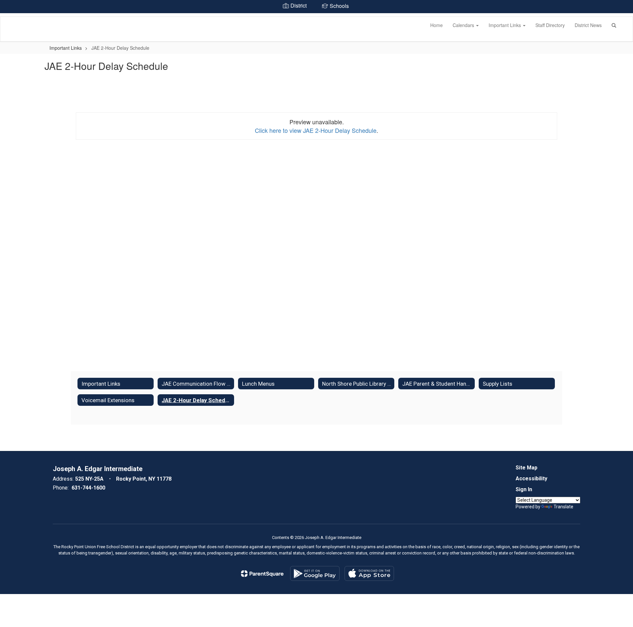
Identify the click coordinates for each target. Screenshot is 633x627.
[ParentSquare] (262, 574)
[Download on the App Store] (369, 573)
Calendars (464, 25)
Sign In (524, 489)
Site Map (526, 467)
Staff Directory (550, 25)
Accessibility (531, 478)
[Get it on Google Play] (315, 573)
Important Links (505, 25)
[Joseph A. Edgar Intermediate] (10, 17)
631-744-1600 (88, 488)
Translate (563, 506)
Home (436, 25)
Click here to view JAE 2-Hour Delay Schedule (316, 130)
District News (588, 25)
